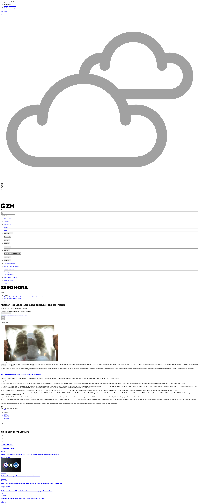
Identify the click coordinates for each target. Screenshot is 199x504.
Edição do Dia (7, 224)
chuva (5, 7)
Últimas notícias (8, 218)
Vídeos (5, 230)
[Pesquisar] (2, 213)
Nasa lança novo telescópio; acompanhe (13, 298)
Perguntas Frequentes (9, 280)
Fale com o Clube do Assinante (11, 266)
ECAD (5, 283)
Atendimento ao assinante (10, 263)
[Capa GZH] (99, 193)
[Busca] (2, 186)
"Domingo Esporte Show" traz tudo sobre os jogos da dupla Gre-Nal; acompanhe (24, 296)
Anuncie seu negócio (9, 274)
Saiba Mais (3, 410)
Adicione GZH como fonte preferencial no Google (14, 315)
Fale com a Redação (9, 269)
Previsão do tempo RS (9, 8)
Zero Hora (6, 221)
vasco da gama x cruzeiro (10, 6)
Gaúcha (6, 227)
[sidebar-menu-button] (2, 184)
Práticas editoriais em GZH (10, 277)
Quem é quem (7, 272)
